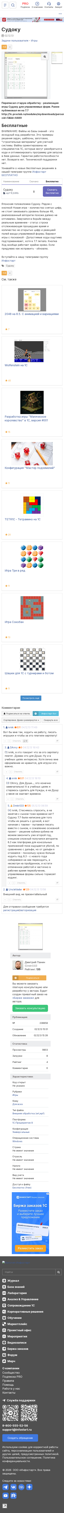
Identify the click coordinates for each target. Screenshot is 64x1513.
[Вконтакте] (13, 1487)
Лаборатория (17, 1293)
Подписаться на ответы (18, 713)
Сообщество (11, 1372)
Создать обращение (20, 1437)
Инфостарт (9, 260)
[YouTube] (5, 1496)
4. (7, 778)
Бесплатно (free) (22, 1187)
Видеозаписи (16, 1342)
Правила (8, 1380)
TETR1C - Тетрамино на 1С (23, 519)
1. (4, 727)
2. (4, 889)
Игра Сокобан (14, 622)
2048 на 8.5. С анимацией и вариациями (32, 314)
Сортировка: (21, 720)
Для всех (17, 1104)
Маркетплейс (17, 1324)
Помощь (8, 1384)
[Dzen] (29, 1487)
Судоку (11, 29)
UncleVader (15, 889)
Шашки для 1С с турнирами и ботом (29, 673)
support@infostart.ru (17, 1429)
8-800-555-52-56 (15, 1425)
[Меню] (5, 5)
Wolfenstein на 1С (16, 365)
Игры (15, 1095)
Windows (17, 1141)
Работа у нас (11, 1388)
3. (6, 747)
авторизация (28, 910)
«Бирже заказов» (23, 997)
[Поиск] (13, 5)
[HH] (21, 1487)
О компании (10, 1368)
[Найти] (58, 1272)
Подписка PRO (12, 1376)
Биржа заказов (17, 1348)
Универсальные (21, 1132)
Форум (12, 1355)
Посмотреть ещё (31, 698)
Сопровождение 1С (21, 1305)
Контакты (8, 1392)
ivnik (11, 727)
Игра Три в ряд (15, 570)
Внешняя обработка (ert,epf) (28, 1113)
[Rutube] (13, 1496)
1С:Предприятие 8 (22, 1122)
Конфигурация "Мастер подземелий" (30, 467)
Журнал (13, 1280)
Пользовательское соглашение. (22, 1457)
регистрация (11, 910)
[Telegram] (5, 1487)
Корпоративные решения (25, 1311)
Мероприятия (17, 1336)
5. (9, 805)
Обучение (14, 1317)
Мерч (11, 1361)
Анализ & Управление (22, 1299)
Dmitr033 (18, 805)
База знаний (16, 1286)
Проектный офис (19, 1330)
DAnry (14, 747)
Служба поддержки (21, 1400)
